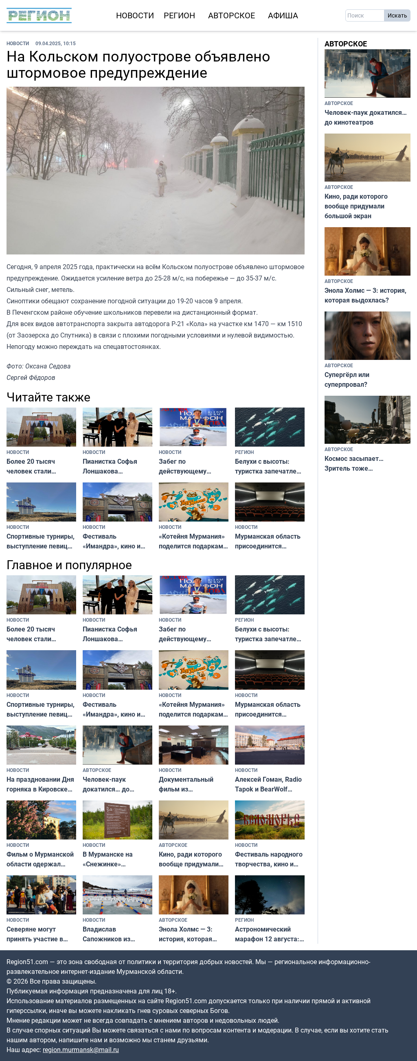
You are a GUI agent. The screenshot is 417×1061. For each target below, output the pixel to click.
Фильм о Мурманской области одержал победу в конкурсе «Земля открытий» (40, 859)
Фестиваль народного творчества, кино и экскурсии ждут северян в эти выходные (269, 859)
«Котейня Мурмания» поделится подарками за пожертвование (193, 541)
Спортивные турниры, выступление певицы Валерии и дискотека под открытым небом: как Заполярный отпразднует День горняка (41, 541)
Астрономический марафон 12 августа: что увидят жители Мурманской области (268, 934)
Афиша (283, 15)
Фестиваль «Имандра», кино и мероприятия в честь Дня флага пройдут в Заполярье (115, 541)
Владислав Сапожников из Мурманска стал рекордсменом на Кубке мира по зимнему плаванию (113, 934)
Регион (179, 15)
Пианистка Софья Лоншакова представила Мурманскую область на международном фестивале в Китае (116, 466)
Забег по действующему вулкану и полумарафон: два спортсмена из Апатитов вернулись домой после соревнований (190, 466)
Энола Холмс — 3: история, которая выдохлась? (186, 934)
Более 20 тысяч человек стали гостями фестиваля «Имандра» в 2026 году (37, 466)
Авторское (231, 15)
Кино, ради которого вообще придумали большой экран (190, 859)
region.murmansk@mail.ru (81, 1049)
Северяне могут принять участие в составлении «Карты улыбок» (38, 934)
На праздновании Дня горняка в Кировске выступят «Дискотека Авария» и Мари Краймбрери (40, 784)
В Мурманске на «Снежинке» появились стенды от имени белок (116, 859)
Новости (135, 15)
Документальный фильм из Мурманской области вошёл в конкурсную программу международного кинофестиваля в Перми (191, 784)
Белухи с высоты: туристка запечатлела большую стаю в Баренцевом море (269, 466)
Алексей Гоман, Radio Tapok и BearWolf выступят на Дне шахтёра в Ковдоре (268, 784)
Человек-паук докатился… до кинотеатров (106, 784)
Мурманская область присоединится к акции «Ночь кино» (268, 541)
